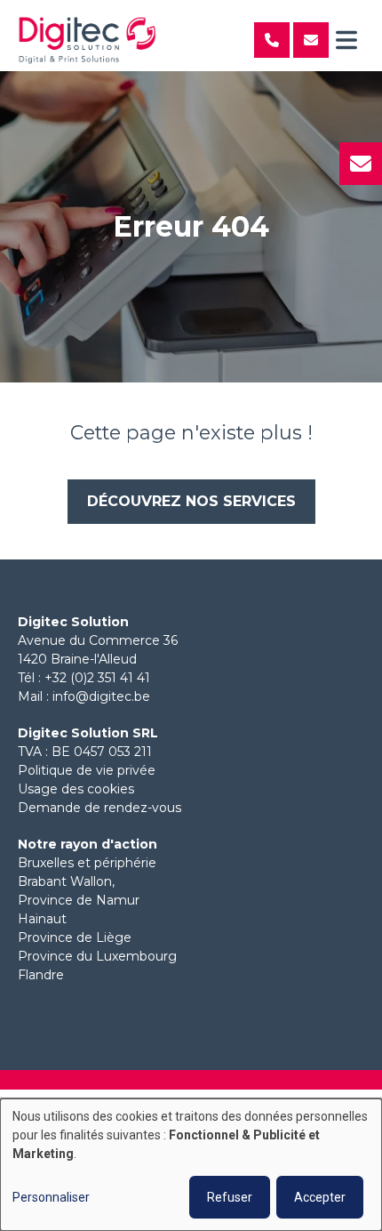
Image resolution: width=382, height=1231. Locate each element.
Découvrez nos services (191, 501)
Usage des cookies (76, 789)
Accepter (320, 1197)
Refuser (229, 1197)
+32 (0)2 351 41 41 (97, 678)
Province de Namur (78, 900)
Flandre (41, 975)
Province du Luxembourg (97, 956)
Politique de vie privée (86, 770)
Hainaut (42, 919)
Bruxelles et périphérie (87, 863)
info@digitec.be (101, 696)
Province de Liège (74, 937)
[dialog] (191, 1164)
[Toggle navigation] (346, 40)
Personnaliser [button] (51, 1197)
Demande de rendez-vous (99, 808)
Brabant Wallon (65, 881)
